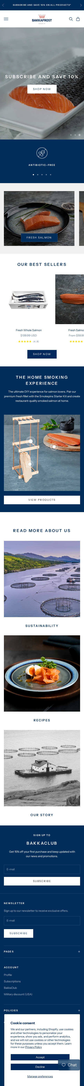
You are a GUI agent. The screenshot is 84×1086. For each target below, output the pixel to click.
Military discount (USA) (18, 994)
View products (41, 499)
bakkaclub (21, 5)
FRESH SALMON (39, 237)
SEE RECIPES (58, 92)
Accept (40, 1057)
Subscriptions (12, 981)
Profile (8, 975)
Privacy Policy (33, 1047)
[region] (42, 83)
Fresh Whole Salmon (29, 330)
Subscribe (42, 881)
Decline (40, 1067)
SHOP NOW (24, 92)
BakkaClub (10, 988)
